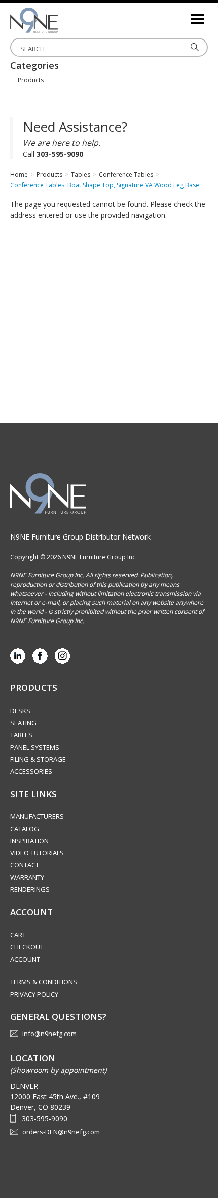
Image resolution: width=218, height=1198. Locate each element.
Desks (20, 710)
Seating (23, 722)
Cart (18, 934)
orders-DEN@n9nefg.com (61, 1131)
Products (31, 80)
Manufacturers (37, 816)
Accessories (31, 771)
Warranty (27, 877)
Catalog (24, 828)
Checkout (27, 947)
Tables (21, 734)
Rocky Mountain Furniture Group (61, 20)
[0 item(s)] (182, 15)
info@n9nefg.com (49, 1033)
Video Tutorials (37, 852)
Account (25, 959)
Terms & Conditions (43, 981)
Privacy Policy (34, 994)
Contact (24, 865)
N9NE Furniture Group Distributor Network (80, 537)
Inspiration (29, 840)
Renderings (30, 889)
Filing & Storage (38, 759)
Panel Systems (34, 747)
